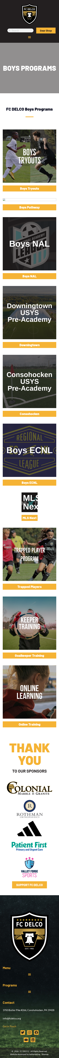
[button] (29, 37)
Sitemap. (45, 1054)
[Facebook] (36, 1032)
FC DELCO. (24, 1051)
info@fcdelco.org (12, 1018)
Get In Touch (9, 1026)
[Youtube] (26, 1040)
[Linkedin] (33, 1040)
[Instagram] (29, 1032)
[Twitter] (22, 1032)
